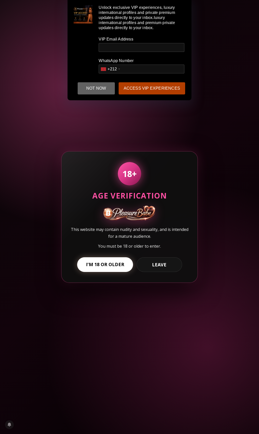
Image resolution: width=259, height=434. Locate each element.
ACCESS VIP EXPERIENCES (152, 88)
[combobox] (110, 69)
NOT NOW (96, 88)
